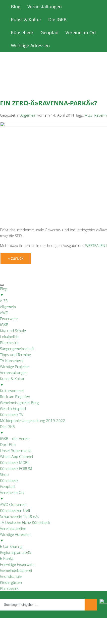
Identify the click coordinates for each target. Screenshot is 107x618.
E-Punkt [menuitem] (6, 558)
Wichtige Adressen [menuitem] (15, 537)
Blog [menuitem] (3, 291)
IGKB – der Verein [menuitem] (15, 438)
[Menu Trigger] (2, 285)
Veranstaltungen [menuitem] (14, 372)
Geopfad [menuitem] (7, 486)
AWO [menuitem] (4, 312)
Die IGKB (57, 19)
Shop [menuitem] (4, 474)
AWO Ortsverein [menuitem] (13, 504)
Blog (15, 6)
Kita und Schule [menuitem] (13, 330)
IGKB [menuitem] (4, 324)
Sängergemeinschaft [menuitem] (17, 348)
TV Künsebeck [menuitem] (11, 360)
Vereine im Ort (80, 32)
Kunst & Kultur (26, 19)
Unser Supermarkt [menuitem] (15, 450)
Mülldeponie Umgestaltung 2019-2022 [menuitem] (32, 420)
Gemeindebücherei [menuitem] (16, 570)
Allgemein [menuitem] (8, 306)
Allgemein (28, 115)
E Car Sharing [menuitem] (11, 546)
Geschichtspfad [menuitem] (13, 408)
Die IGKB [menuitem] (7, 429)
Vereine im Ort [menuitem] (12, 495)
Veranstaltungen (44, 6)
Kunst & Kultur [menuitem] (12, 381)
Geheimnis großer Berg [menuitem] (19, 402)
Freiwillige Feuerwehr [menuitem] (17, 564)
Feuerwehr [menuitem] (9, 318)
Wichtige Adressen (30, 45)
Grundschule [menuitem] (11, 576)
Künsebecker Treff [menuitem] (15, 510)
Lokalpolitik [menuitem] (9, 336)
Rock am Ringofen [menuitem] (15, 396)
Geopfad (49, 32)
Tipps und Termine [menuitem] (15, 354)
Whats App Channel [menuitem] (16, 456)
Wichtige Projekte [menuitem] (14, 366)
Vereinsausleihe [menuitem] (13, 528)
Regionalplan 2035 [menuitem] (15, 552)
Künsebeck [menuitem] (9, 480)
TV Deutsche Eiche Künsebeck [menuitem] (25, 522)
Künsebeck (22, 32)
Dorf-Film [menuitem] (8, 444)
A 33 (89, 115)
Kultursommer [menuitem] (12, 390)
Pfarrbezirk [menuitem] (9, 342)
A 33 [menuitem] (4, 300)
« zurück (15, 258)
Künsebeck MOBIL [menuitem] (15, 462)
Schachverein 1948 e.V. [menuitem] (19, 516)
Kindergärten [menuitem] (11, 582)
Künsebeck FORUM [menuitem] (16, 468)
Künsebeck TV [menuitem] (11, 414)
